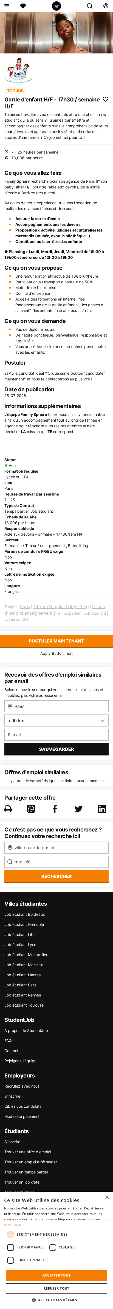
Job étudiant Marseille (23, 964)
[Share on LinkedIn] (103, 808)
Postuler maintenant (56, 641)
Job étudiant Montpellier (25, 954)
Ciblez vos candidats (22, 1106)
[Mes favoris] (23, 6)
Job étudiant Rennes (22, 995)
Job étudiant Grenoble (24, 924)
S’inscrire (12, 1096)
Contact (11, 1050)
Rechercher (56, 876)
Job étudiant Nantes (22, 974)
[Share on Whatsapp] (32, 808)
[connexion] (105, 6)
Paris (25, 606)
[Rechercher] (92, 6)
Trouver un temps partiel (26, 1172)
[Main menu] (6, 6)
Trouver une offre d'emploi (27, 1151)
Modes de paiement (21, 1116)
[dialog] (56, 1250)
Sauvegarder (56, 749)
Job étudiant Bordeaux (24, 914)
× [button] (107, 1198)
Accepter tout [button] (56, 1275)
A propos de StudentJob (26, 1030)
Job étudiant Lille (19, 934)
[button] (56, 1300)
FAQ (8, 1040)
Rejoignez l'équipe (20, 1060)
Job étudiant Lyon (20, 944)
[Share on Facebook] (55, 808)
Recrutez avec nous (21, 1086)
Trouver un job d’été (21, 1182)
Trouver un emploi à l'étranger (30, 1162)
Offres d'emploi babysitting (61, 606)
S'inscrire (12, 1141)
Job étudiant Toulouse (24, 1005)
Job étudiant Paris (20, 985)
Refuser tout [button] (56, 1288)
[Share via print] (9, 808)
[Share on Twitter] (79, 808)
